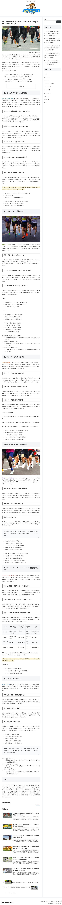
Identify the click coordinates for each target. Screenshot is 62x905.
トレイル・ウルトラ (6, 802)
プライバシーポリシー (50, 901)
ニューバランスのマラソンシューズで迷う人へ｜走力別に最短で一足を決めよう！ (52, 62)
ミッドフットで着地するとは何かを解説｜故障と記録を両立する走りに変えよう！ (52, 47)
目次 (20, 86)
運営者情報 (43, 901)
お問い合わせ (58, 901)
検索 (45, 19)
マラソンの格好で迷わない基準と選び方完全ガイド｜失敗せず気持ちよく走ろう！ (52, 55)
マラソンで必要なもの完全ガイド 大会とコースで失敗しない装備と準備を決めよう (52, 40)
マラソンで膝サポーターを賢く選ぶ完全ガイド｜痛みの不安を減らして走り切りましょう (52, 33)
